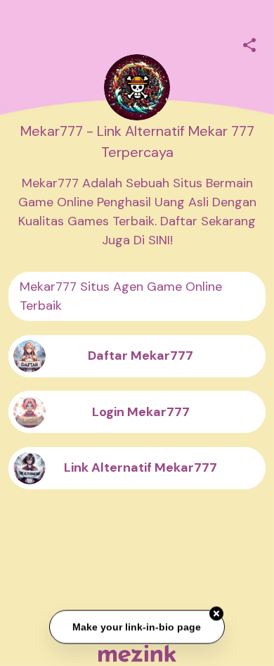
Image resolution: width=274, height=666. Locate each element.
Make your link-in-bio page (137, 626)
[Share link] (249, 43)
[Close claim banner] (216, 614)
